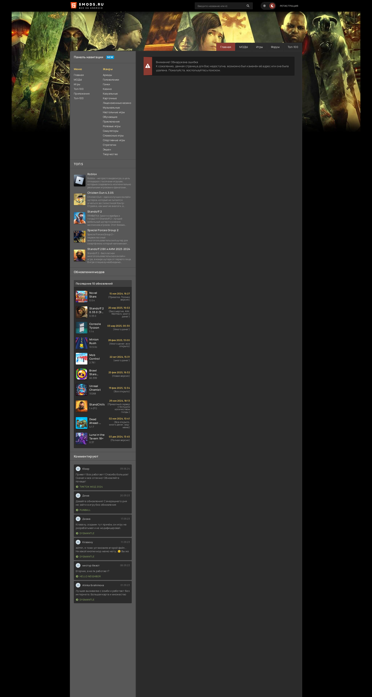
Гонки (106, 84)
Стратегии (109, 145)
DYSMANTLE (87, 533)
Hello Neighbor (90, 576)
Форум (275, 47)
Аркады (107, 75)
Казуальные (110, 93)
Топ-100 (293, 47)
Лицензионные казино (117, 103)
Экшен (107, 149)
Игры (259, 47)
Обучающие (110, 117)
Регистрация (289, 6)
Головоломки (111, 79)
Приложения (82, 93)
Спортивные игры (114, 140)
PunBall (85, 510)
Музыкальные (111, 107)
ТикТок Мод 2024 (91, 486)
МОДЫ (243, 47)
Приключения (111, 121)
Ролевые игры (112, 126)
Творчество (110, 154)
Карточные (110, 98)
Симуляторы (111, 131)
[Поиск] (248, 5)
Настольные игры (114, 112)
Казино (107, 89)
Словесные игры (113, 135)
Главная (225, 47)
